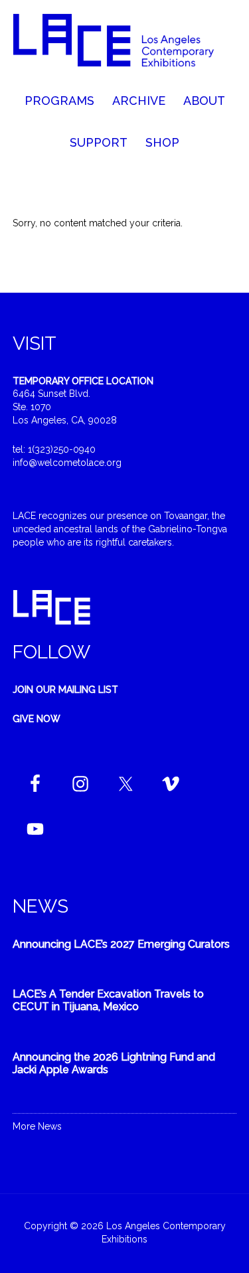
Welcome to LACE (125, 46)
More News (37, 1126)
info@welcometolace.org (67, 462)
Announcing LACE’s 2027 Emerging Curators (121, 944)
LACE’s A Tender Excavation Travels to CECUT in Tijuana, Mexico (108, 1000)
